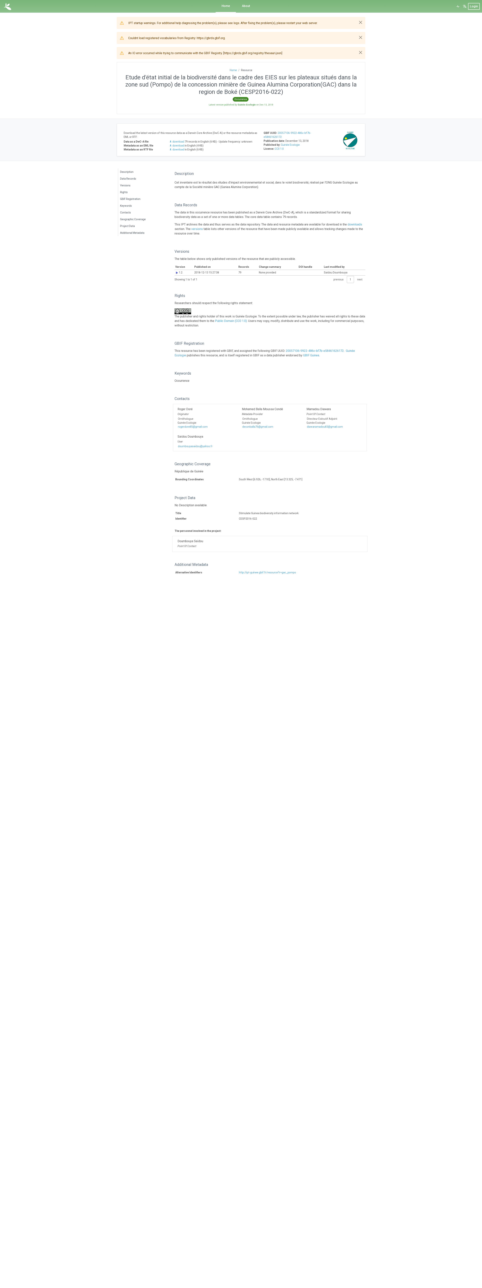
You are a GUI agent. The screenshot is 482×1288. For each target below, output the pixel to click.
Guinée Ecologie (290, 144)
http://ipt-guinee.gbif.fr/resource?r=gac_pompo (267, 572)
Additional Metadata (132, 232)
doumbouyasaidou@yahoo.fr (195, 446)
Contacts (125, 212)
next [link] (359, 279)
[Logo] (7, 6)
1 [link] (350, 279)
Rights (124, 192)
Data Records (128, 178)
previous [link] (338, 279)
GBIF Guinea (311, 355)
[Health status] (458, 6)
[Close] (360, 22)
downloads (355, 224)
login (474, 6)
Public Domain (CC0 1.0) (231, 321)
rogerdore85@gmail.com (193, 426)
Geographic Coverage (133, 219)
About (246, 6)
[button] (464, 6)
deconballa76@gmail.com (257, 426)
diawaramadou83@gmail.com (325, 426)
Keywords (126, 205)
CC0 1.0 (279, 148)
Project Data (127, 226)
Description (126, 171)
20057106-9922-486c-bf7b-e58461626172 (315, 351)
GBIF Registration (130, 198)
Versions (125, 185)
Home (226, 6)
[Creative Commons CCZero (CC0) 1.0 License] (184, 311)
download (178, 141)
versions (197, 229)
